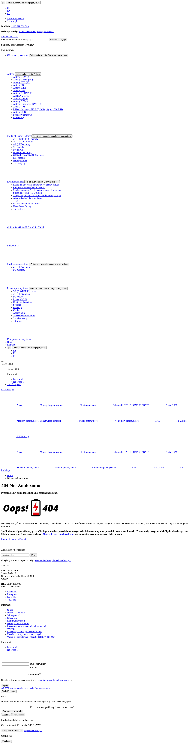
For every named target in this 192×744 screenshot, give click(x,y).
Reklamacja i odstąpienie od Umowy (24, 631)
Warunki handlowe (16, 612)
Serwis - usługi (20, 318)
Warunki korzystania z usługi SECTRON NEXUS (31, 637)
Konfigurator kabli (16, 620)
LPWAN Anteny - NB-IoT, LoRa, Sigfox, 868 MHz (38, 109)
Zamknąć (6, 715)
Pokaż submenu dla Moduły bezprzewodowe (52, 136)
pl (3, 3)
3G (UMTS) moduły (23, 141)
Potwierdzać (19, 715)
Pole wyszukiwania (10, 39)
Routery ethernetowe (23, 302)
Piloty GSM (13, 245)
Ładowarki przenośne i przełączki (29, 187)
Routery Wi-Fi (20, 299)
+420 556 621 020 (27, 31)
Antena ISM (19, 106)
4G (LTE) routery (21, 294)
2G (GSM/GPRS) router (24, 291)
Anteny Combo (20, 98)
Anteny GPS (19, 90)
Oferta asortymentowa (17, 55)
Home (10, 475)
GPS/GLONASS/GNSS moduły (28, 155)
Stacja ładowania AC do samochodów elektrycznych (38, 190)
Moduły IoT (19, 149)
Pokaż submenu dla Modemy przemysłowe (49, 264)
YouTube (11, 599)
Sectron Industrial (15, 18)
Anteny (10, 74)
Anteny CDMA (20, 101)
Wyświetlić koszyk (33, 730)
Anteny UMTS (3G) (23, 79)
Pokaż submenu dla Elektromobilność (42, 182)
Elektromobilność (15, 181)
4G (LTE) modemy (22, 267)
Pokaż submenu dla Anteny (28, 74)
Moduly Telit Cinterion (18, 623)
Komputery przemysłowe (19, 339)
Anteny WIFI (19, 87)
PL (8, 13)
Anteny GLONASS (22, 93)
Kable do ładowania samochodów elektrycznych (36, 184)
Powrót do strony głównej (13, 539)
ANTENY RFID (21, 96)
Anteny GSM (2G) (22, 77)
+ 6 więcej (18, 321)
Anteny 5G (18, 85)
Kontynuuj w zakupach (12, 730)
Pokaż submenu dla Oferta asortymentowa (48, 55)
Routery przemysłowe (17, 288)
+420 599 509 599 (20, 26)
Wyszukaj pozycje (58, 39)
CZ (8, 8)
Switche (17, 304)
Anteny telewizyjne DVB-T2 (27, 104)
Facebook (11, 591)
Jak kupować (13, 615)
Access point (19, 313)
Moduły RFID (20, 160)
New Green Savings (22, 206)
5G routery (18, 296)
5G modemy (19, 270)
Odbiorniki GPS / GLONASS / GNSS (25, 227)
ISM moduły (19, 158)
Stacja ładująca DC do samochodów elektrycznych (37, 195)
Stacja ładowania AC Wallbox (27, 193)
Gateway (17, 307)
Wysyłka (11, 629)
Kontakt (11, 344)
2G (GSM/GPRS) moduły (25, 139)
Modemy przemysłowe (18, 264)
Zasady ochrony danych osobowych (24, 634)
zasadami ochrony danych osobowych (53, 560)
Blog (9, 342)
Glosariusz (12, 618)
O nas (10, 610)
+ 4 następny (19, 163)
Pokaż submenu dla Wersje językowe (23, 3)
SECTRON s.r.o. (9, 36)
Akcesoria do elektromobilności (28, 198)
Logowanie (18, 379)
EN (8, 10)
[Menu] (2, 361)
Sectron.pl (12, 21)
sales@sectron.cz (45, 31)
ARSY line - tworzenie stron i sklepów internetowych (26, 688)
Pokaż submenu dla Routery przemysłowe (48, 288)
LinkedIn (11, 597)
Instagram (11, 594)
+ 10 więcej (18, 117)
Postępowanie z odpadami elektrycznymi (26, 626)
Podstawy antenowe (22, 114)
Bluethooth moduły (22, 152)
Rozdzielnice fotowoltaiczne (26, 203)
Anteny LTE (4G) (21, 82)
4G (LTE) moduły (21, 144)
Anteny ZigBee (20, 112)
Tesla (15, 201)
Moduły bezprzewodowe (19, 136)
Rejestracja (18, 381)
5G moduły (18, 147)
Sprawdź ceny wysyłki (12, 711)
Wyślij (33, 555)
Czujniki (17, 310)
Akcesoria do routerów (24, 315)
